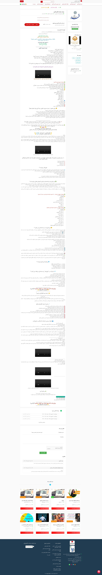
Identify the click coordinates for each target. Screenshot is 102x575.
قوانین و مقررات (58, 566)
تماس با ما (48, 555)
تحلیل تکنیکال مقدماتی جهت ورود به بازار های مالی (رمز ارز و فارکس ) (42, 524)
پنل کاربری (21, 1)
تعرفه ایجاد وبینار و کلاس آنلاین (46, 549)
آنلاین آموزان (48, 573)
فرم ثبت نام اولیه (43, 290)
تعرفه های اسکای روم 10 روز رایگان (56, 560)
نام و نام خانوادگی (61, 432)
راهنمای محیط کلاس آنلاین (57, 563)
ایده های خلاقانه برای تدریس (74, 500)
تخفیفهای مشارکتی (40, 4)
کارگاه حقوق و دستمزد (75, 524)
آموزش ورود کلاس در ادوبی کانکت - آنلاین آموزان (57, 547)
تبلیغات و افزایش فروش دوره (46, 552)
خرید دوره (73, 508)
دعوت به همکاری (58, 557)
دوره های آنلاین (79, 4)
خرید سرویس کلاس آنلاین (56, 4)
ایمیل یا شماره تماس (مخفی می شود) (37, 432)
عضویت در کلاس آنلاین (32, 24)
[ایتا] (25, 4)
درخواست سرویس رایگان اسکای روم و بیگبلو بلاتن (57, 569)
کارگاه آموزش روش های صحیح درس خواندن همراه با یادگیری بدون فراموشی (26, 500)
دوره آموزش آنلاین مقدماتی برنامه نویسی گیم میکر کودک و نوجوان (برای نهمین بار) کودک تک (26, 524)
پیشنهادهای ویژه (47, 4)
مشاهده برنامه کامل (42, 422)
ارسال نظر (43, 452)
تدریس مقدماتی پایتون (44, 500)
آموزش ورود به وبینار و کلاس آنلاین (56, 550)
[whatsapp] (20, 4)
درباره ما (34, 4)
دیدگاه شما (62, 437)
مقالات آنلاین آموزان (65, 4)
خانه (59, 7)
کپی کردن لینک (74, 28)
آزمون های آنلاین (72, 4)
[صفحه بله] (24, 4)
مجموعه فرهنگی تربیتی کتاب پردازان (75, 46)
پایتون (63, 500)
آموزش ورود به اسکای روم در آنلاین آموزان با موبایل (56, 554)
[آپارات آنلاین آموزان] (22, 4)
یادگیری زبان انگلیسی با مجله (58, 524)
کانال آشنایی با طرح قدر (45, 133)
